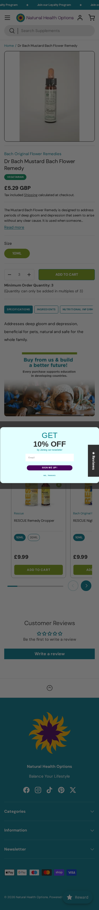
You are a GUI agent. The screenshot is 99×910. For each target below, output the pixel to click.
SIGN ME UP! (49, 467)
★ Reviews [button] (93, 460)
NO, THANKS (50, 475)
